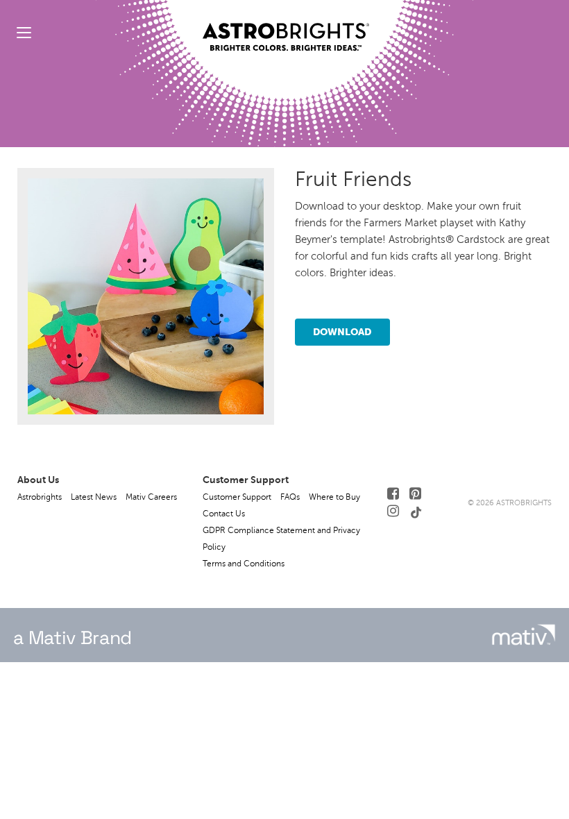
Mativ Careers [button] (151, 497)
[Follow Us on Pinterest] (415, 494)
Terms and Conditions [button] (243, 563)
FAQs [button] (290, 497)
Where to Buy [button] (334, 497)
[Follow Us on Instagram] (393, 511)
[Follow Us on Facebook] (393, 494)
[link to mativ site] (523, 635)
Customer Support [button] (237, 497)
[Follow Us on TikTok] (416, 511)
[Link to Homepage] (286, 25)
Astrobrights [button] (39, 497)
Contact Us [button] (224, 513)
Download (342, 331)
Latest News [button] (94, 497)
